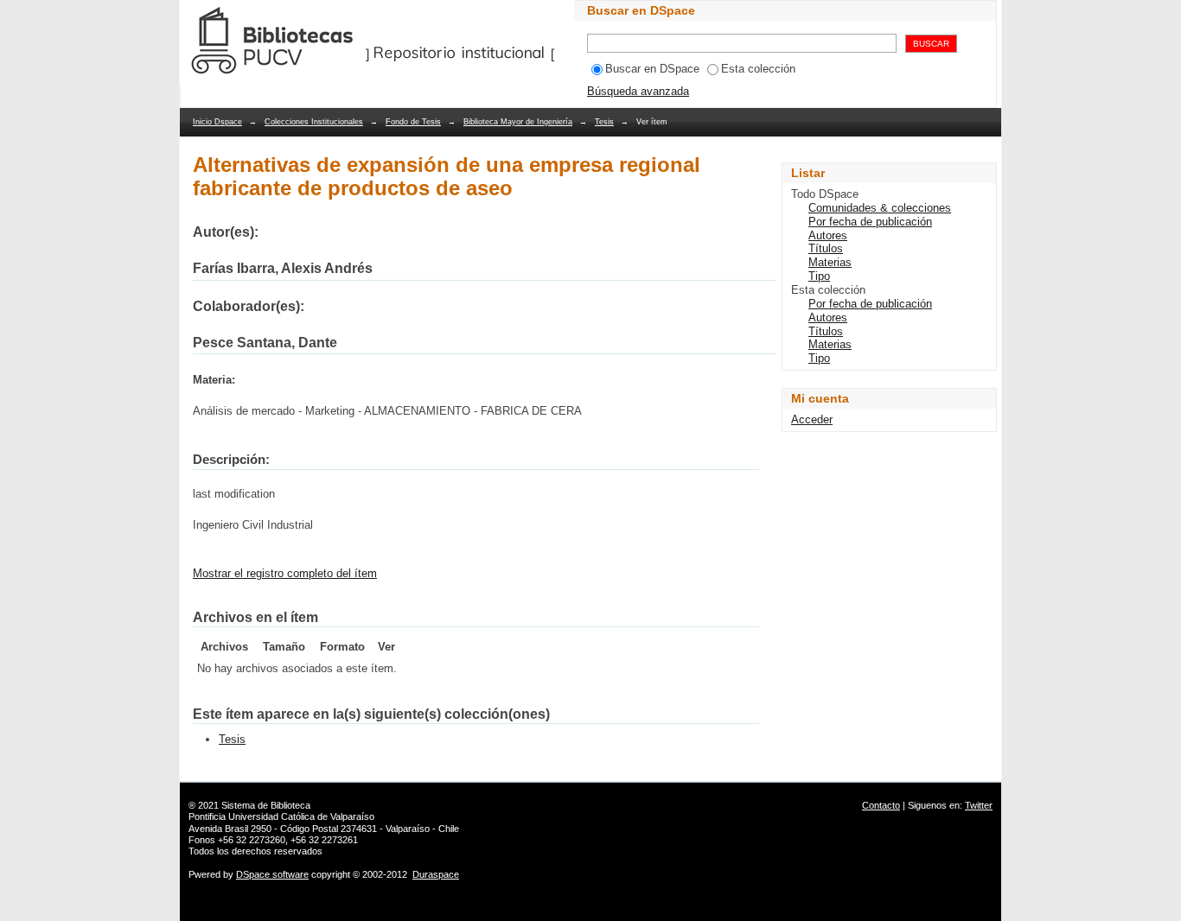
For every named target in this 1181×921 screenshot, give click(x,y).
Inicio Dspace (217, 122)
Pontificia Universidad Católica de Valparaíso (281, 816)
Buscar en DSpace (652, 68)
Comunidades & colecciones (879, 207)
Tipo (819, 276)
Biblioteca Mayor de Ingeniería (517, 122)
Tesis (604, 122)
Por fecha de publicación (870, 221)
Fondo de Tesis (413, 122)
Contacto (881, 805)
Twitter (979, 805)
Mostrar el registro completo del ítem (285, 573)
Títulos (825, 248)
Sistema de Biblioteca (265, 805)
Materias (830, 262)
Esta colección (758, 68)
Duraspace (435, 874)
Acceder (812, 419)
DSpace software (272, 874)
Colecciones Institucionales (314, 122)
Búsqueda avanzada (638, 91)
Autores (827, 235)
